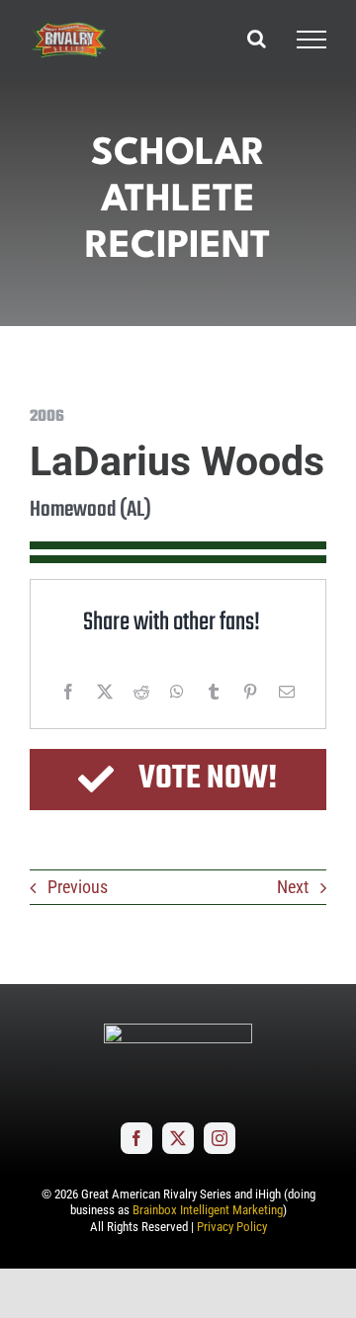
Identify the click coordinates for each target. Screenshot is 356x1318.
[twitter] (178, 1138)
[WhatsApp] (177, 691)
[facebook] (136, 1138)
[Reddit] (141, 691)
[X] (105, 691)
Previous (77, 886)
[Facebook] (68, 691)
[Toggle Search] (256, 38)
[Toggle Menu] (311, 39)
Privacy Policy (232, 1226)
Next (293, 886)
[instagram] (219, 1138)
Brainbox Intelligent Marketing (208, 1209)
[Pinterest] (250, 691)
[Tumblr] (213, 691)
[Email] (287, 691)
